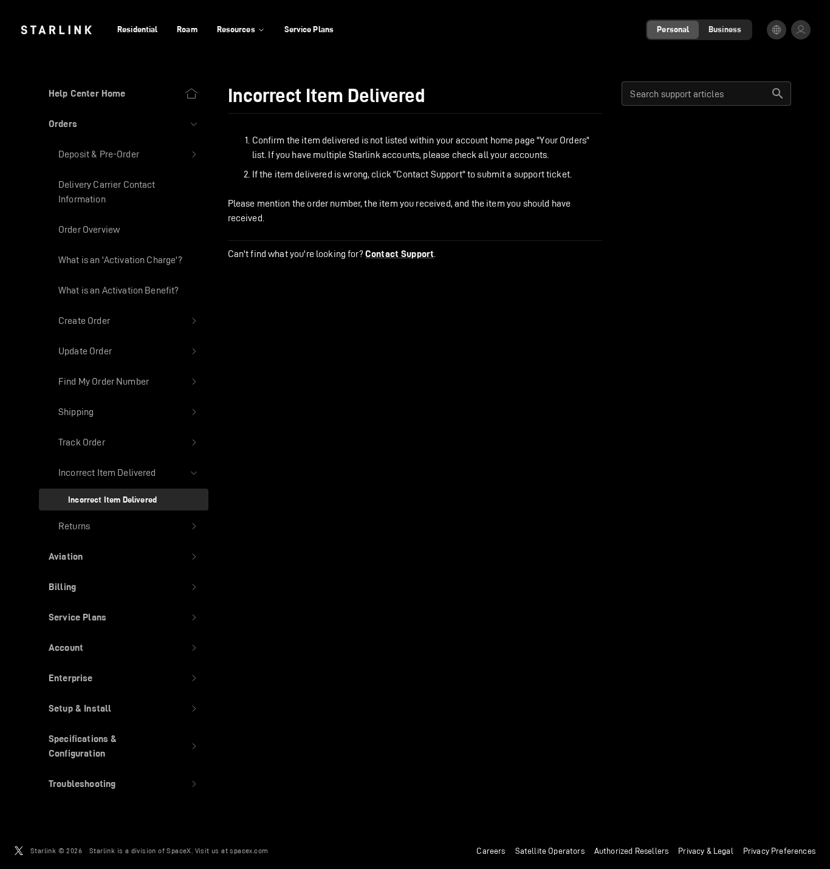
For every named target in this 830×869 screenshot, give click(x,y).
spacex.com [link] (249, 850)
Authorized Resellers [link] (631, 851)
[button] (123, 124)
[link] (56, 30)
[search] (778, 93)
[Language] (776, 30)
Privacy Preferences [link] (779, 851)
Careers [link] (490, 851)
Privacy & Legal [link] (705, 851)
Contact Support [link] (399, 254)
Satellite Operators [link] (550, 851)
